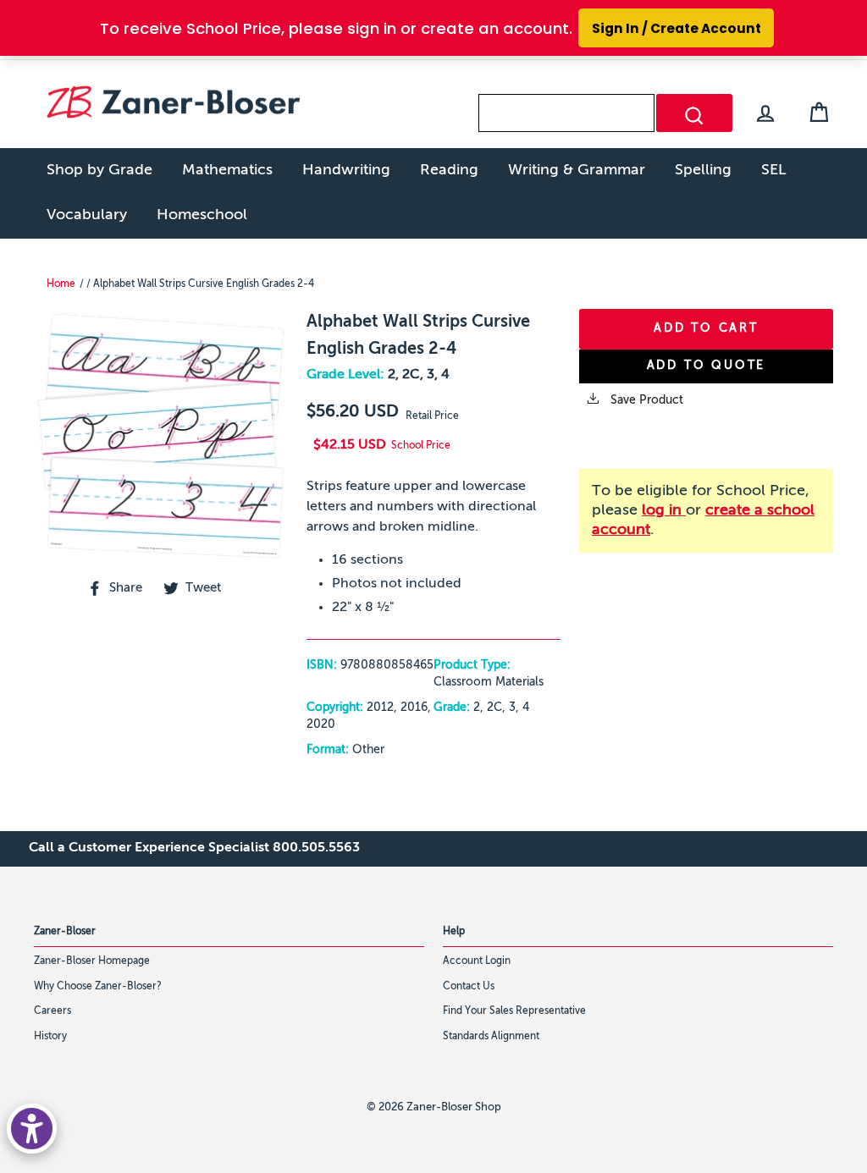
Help (454, 932)
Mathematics (227, 170)
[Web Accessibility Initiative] (32, 1128)
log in (664, 510)
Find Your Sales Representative (514, 1011)
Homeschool (202, 215)
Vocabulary (87, 215)
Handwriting (346, 170)
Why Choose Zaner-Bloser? (98, 987)
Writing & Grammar (576, 170)
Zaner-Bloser (65, 932)
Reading (449, 170)
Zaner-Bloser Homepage (92, 961)
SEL (774, 170)
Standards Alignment (491, 1037)
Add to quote (706, 366)
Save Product (645, 400)
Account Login (477, 961)
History (50, 1037)
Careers (52, 1011)
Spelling (703, 170)
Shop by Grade (99, 170)
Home (61, 284)
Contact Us (468, 987)
